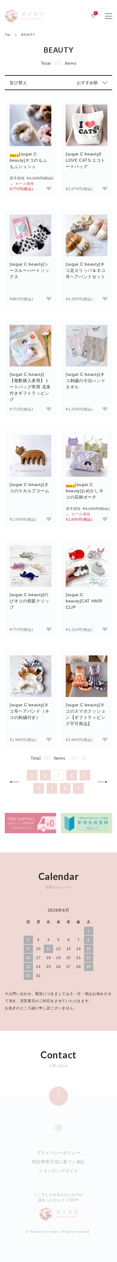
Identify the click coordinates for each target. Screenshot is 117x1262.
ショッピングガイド (58, 1170)
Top (7, 34)
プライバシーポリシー (59, 1152)
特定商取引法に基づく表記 (58, 1161)
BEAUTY (28, 34)
